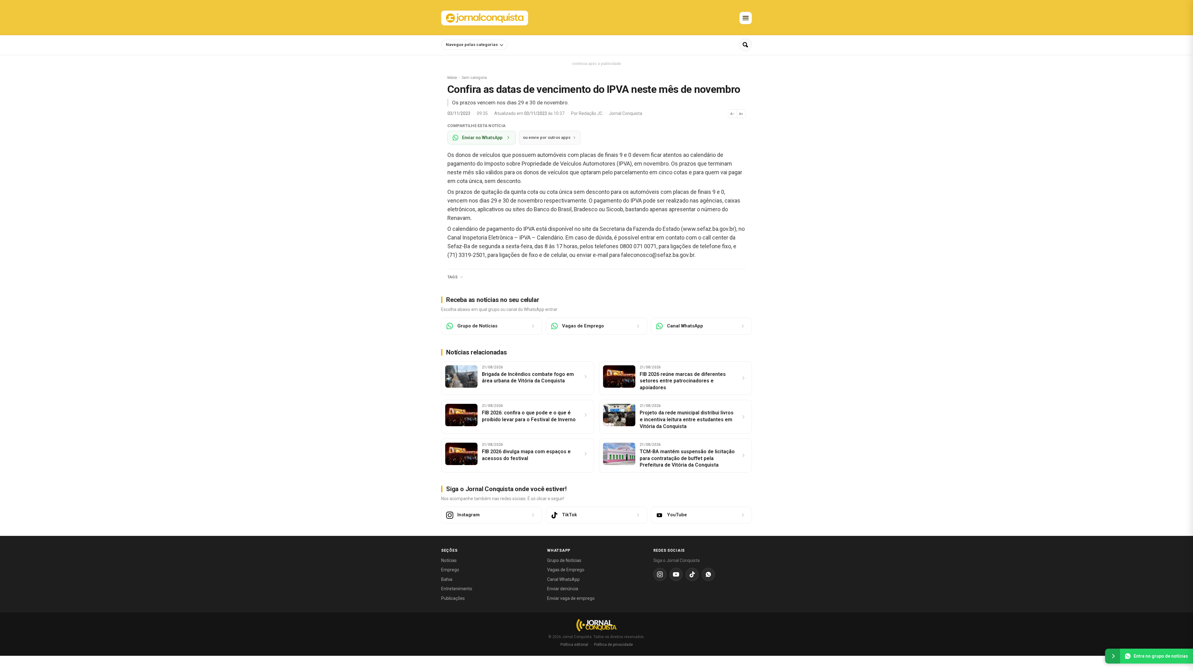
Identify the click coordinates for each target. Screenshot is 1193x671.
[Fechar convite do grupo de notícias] (1112, 656)
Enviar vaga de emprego (571, 598)
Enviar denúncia (562, 588)
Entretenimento (456, 588)
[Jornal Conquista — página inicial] (596, 625)
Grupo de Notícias (564, 560)
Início (452, 77)
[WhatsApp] (708, 574)
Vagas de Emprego (565, 569)
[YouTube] (676, 574)
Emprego (450, 569)
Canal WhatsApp (563, 579)
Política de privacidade (613, 644)
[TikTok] (692, 574)
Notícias (449, 560)
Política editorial (574, 644)
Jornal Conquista (625, 113)
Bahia (446, 579)
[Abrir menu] (745, 18)
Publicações (453, 598)
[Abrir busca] (745, 45)
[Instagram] (659, 574)
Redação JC (591, 113)
